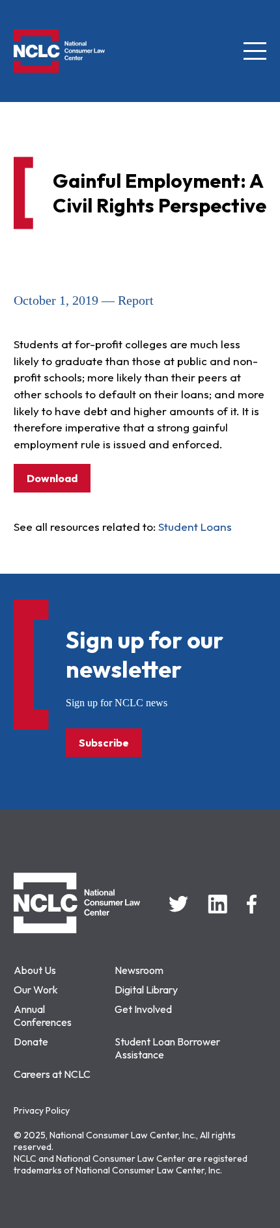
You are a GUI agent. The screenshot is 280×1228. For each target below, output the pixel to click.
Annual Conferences (43, 1016)
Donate (31, 1041)
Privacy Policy (42, 1110)
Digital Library (146, 989)
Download (52, 478)
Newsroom (139, 970)
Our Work (36, 989)
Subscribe (104, 742)
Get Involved (143, 1009)
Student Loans (195, 526)
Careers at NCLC (52, 1074)
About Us (35, 970)
